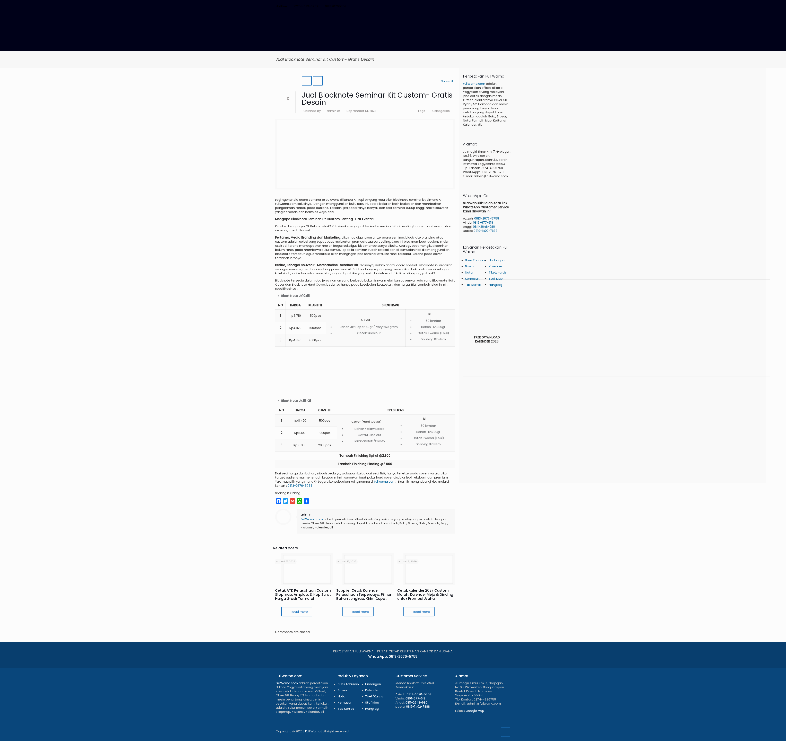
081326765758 (336, 6)
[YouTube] (486, 6)
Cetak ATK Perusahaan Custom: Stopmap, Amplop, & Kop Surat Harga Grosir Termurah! (303, 594)
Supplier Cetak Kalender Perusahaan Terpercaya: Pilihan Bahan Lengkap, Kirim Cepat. (364, 594)
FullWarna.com (312, 519)
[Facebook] (475, 6)
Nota (341, 696)
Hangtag (495, 285)
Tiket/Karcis (374, 696)
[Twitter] (480, 6)
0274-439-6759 (306, 6)
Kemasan (345, 702)
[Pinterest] (491, 6)
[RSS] (502, 6)
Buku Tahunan (475, 260)
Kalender (495, 266)
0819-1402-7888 (485, 231)
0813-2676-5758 (299, 485)
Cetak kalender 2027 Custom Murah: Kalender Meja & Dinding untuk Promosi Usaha (425, 594)
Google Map (475, 710)
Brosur (469, 266)
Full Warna (313, 731)
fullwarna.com (384, 481)
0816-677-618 (483, 222)
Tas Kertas (473, 285)
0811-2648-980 (484, 226)
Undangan (497, 260)
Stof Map (372, 702)
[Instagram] (497, 6)
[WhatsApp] (469, 6)
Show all (446, 81)
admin (331, 111)
